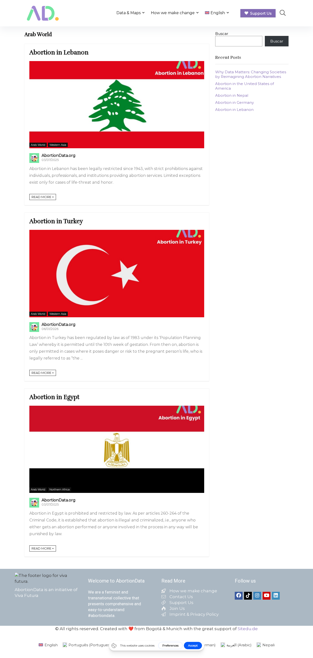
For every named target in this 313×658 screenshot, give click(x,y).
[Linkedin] (276, 596)
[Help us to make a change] (190, 602)
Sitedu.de (248, 628)
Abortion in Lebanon (59, 52)
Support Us (260, 13)
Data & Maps (128, 13)
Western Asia (57, 145)
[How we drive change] (190, 591)
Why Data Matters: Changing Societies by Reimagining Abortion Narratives (250, 74)
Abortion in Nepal (231, 95)
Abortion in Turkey (56, 221)
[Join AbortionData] (190, 608)
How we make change (173, 13)
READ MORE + (43, 197)
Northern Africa (59, 489)
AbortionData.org (59, 155)
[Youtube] (266, 596)
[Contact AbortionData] (190, 597)
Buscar (221, 33)
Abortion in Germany (234, 102)
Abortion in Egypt (54, 397)
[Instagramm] (257, 596)
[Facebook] (239, 596)
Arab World (38, 145)
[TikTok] (248, 596)
